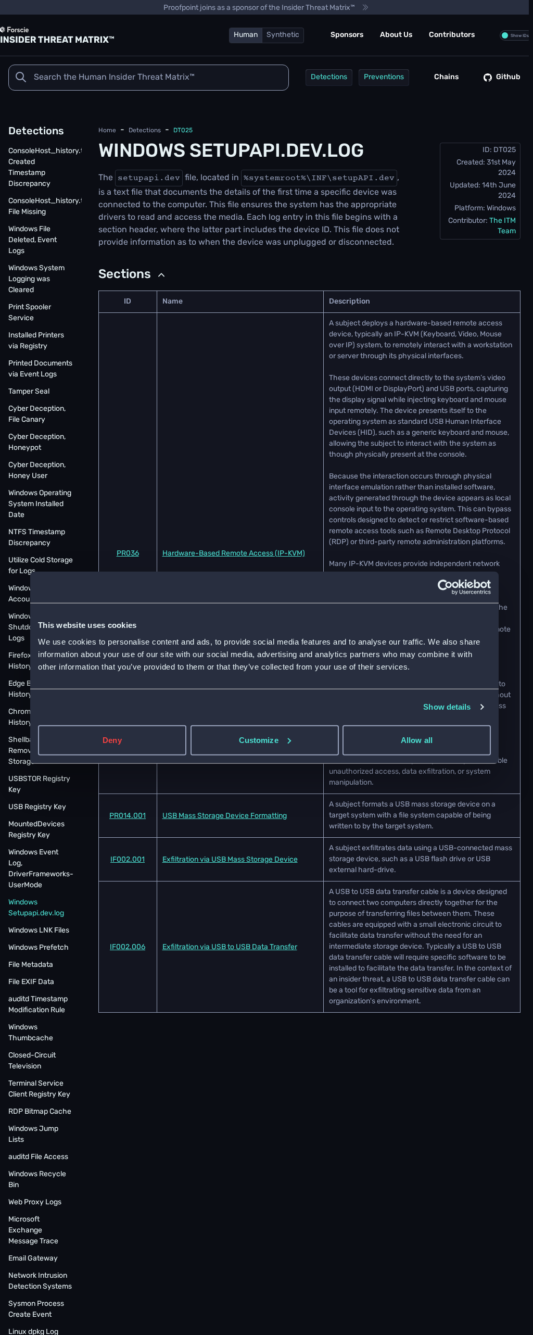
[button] (133, 275)
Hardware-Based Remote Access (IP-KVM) (233, 554)
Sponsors (347, 35)
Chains (446, 77)
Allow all (417, 739)
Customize (258, 739)
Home (107, 131)
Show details (447, 706)
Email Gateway (33, 1259)
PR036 (128, 554)
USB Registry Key (37, 807)
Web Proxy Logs (34, 1202)
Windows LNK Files (38, 931)
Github (508, 77)
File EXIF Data (31, 982)
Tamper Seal (28, 392)
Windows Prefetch (38, 948)
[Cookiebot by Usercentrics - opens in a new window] (445, 587)
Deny (112, 739)
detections (145, 131)
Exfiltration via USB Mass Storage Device (230, 860)
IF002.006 (127, 947)
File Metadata (30, 965)
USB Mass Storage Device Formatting (224, 816)
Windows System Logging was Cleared (36, 279)
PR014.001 (127, 816)
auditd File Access (38, 1157)
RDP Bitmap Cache (39, 1112)
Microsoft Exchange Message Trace (33, 1230)
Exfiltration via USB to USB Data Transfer (229, 947)
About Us (396, 35)
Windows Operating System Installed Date (39, 504)
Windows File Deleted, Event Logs (32, 240)
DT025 (183, 131)
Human (246, 35)
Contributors (452, 35)
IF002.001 (127, 860)
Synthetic (282, 35)
